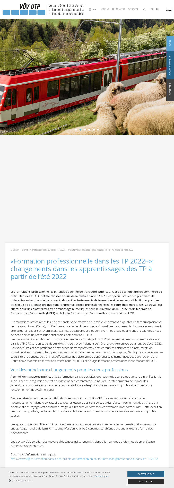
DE (152, 9)
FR (157, 9)
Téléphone (118, 9)
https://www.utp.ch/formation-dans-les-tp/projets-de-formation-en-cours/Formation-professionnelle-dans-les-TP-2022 (84, 459)
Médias (105, 9)
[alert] (87, 478)
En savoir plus (101, 476)
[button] (59, 481)
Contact (133, 9)
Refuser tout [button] (146, 481)
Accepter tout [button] (146, 474)
